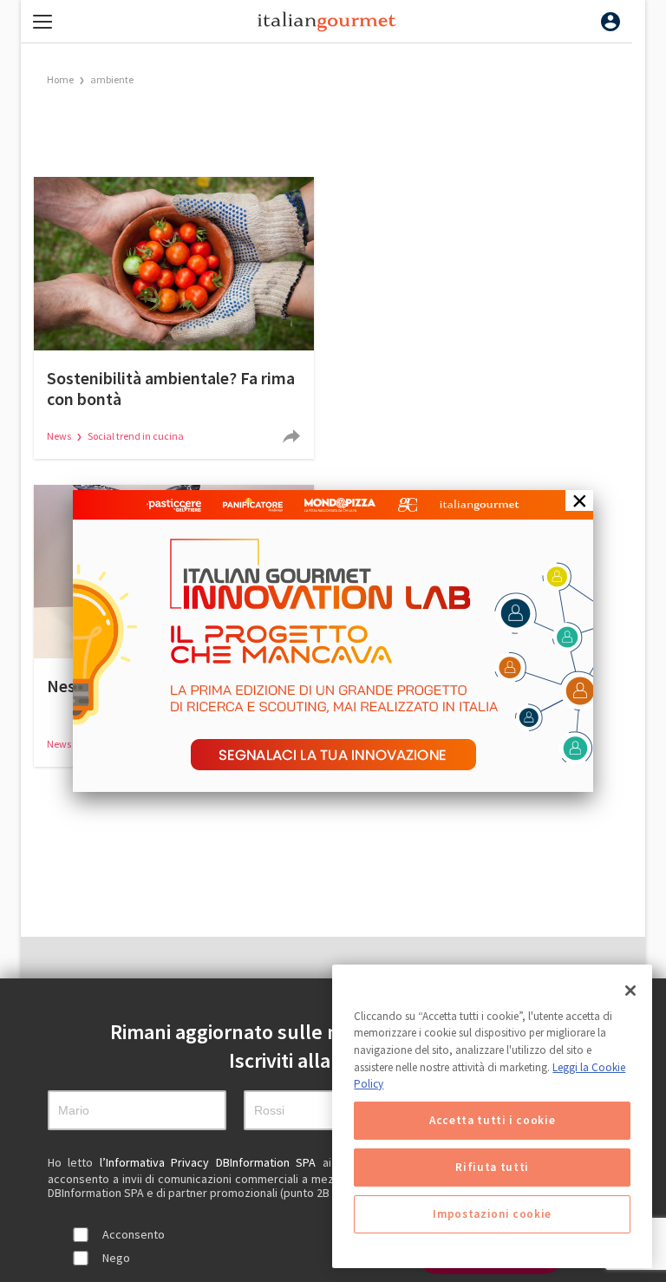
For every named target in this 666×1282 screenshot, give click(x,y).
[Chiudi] (630, 990)
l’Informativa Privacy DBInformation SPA (211, 1162)
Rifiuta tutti (492, 1167)
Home (60, 79)
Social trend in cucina (136, 435)
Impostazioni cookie (492, 1214)
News (60, 435)
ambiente (112, 79)
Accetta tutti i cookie (492, 1120)
